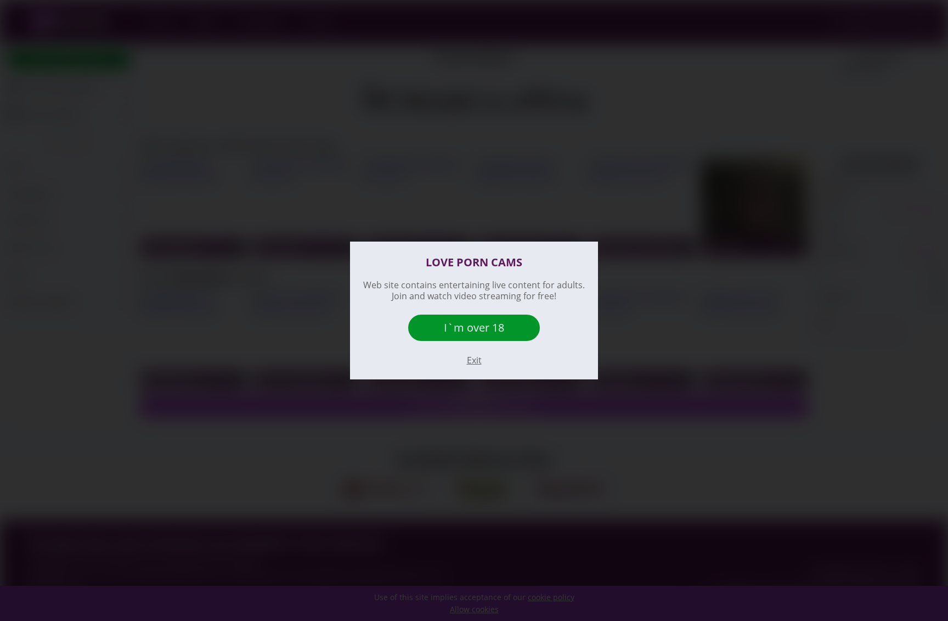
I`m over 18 (474, 327)
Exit (474, 360)
